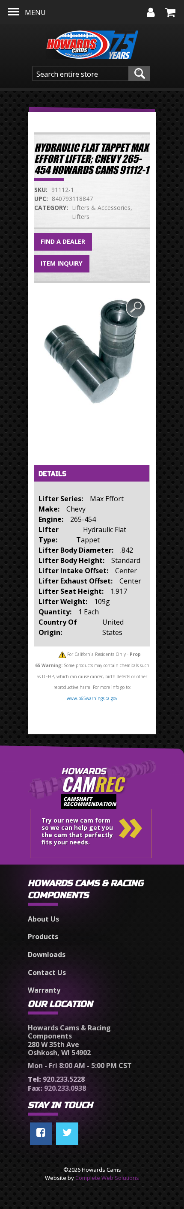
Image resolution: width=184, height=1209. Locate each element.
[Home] (92, 42)
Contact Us (47, 972)
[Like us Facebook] (41, 1133)
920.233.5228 (56, 1079)
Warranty (44, 990)
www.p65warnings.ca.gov (92, 698)
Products (43, 936)
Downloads (46, 954)
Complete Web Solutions (107, 1178)
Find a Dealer (63, 241)
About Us (43, 919)
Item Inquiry (62, 263)
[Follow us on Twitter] (67, 1133)
